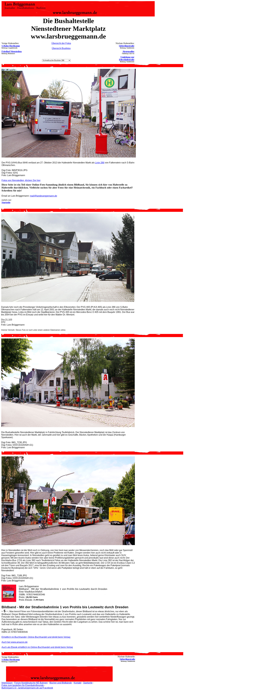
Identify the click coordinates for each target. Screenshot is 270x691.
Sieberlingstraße (126, 46)
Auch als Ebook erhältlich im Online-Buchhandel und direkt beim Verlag (37, 647)
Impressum (7, 683)
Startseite (88, 683)
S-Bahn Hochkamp (11, 46)
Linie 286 (99, 162)
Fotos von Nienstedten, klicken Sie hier (21, 180)
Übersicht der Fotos (61, 43)
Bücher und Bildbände (61, 683)
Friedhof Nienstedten (12, 51)
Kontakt (77, 683)
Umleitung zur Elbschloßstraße (126, 58)
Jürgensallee (128, 51)
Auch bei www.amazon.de (15, 642)
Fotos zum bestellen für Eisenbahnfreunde (23, 685)
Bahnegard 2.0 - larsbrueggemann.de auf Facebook (27, 688)
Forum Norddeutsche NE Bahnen (31, 683)
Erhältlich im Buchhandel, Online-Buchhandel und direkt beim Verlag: (36, 637)
